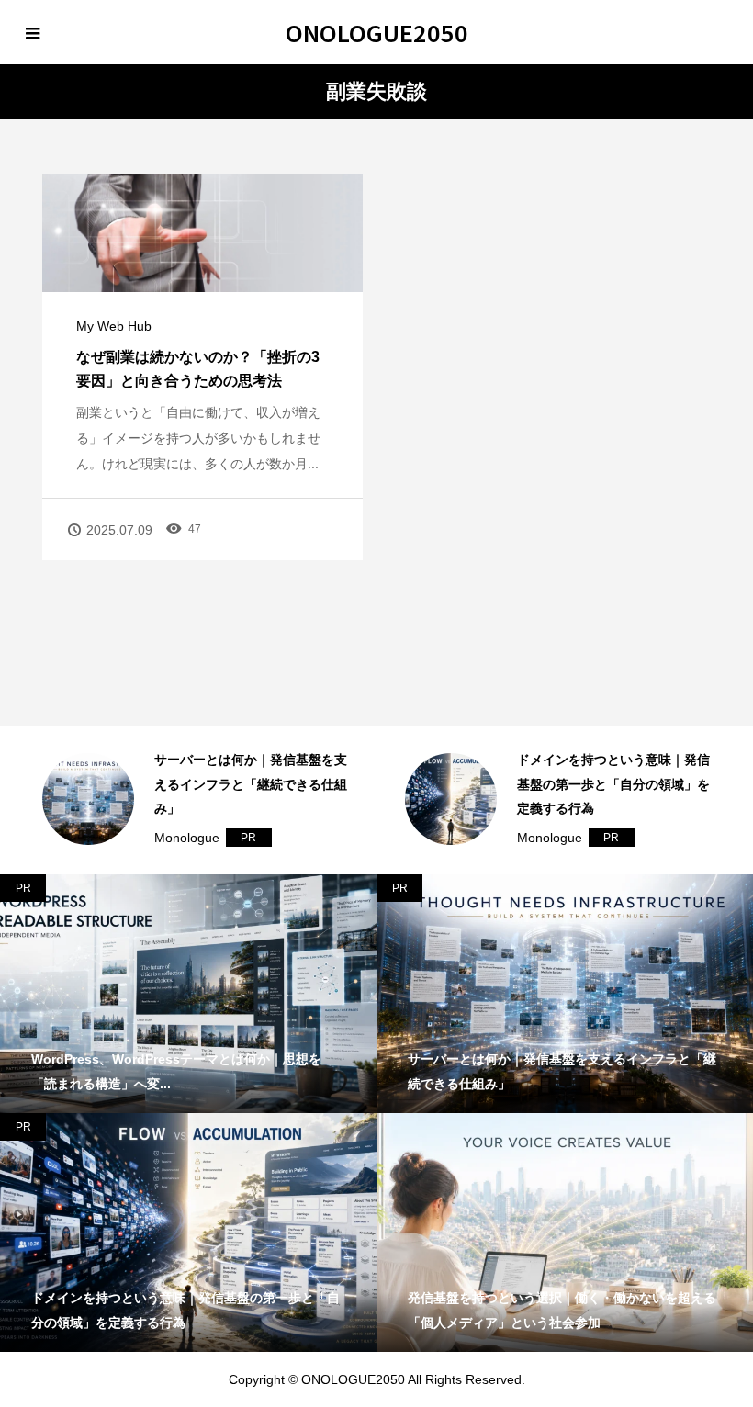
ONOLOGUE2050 (377, 32)
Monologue (186, 837)
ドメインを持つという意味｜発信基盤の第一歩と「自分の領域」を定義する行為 (613, 784)
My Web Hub (114, 326)
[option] (196, 800)
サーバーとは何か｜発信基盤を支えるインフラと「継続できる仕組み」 (250, 784)
